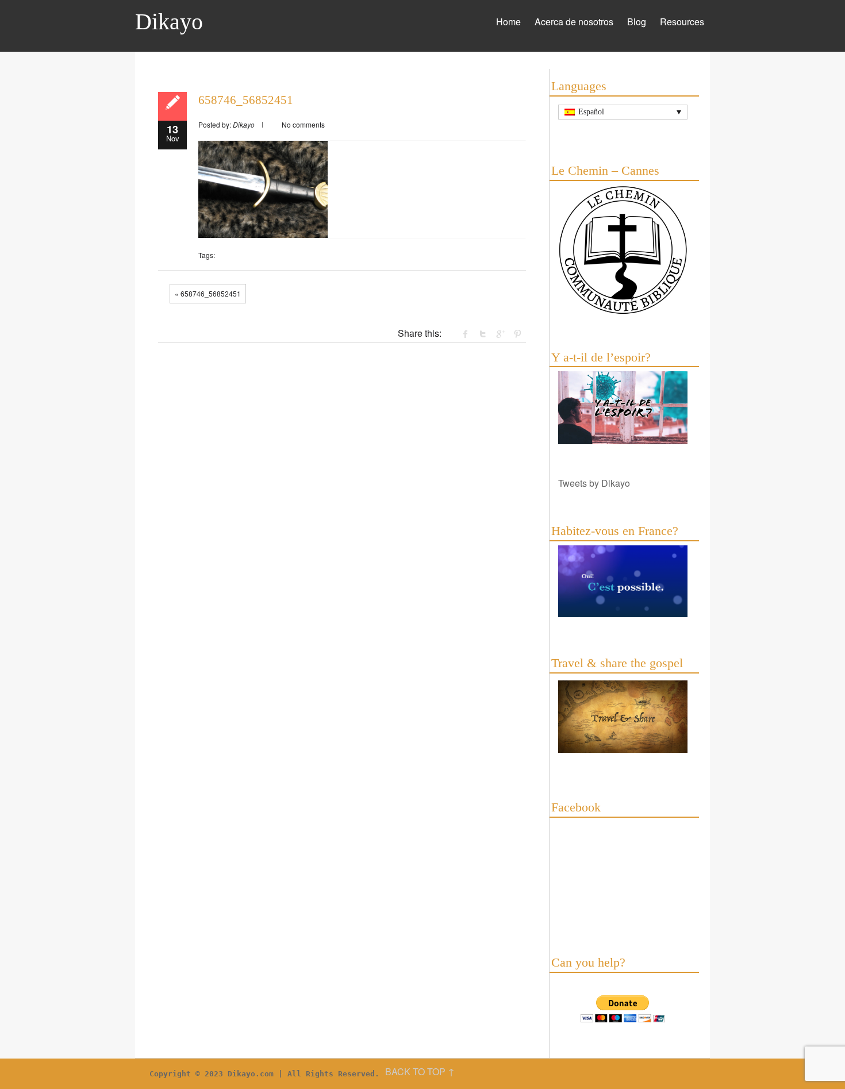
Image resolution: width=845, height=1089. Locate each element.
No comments (303, 124)
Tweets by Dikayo (594, 483)
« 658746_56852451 (208, 293)
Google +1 (500, 334)
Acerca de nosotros (574, 21)
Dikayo (169, 21)
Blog (636, 21)
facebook (465, 334)
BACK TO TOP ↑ (420, 1071)
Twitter (482, 334)
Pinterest (517, 334)
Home (508, 21)
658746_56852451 (245, 100)
